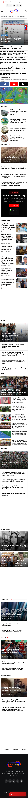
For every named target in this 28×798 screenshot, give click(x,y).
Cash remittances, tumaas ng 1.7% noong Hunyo (18, 129)
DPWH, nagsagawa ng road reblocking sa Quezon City (14, 368)
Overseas (16, 749)
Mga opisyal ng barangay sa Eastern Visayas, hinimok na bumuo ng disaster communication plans (20, 400)
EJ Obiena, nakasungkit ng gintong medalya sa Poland (13, 662)
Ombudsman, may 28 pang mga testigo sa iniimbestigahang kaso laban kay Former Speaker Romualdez (13, 68)
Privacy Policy (20, 771)
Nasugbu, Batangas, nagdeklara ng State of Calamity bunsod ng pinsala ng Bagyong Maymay (13, 473)
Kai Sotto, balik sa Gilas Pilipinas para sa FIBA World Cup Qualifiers (12, 668)
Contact (22, 773)
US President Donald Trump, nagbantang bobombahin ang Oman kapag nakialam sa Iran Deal (13, 176)
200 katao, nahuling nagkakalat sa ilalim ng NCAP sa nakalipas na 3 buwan (13, 346)
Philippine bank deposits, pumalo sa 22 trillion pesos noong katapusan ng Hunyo (18, 112)
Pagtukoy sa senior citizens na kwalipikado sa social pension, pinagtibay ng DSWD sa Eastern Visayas (13, 390)
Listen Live (15, 205)
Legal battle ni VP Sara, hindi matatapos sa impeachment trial (13, 63)
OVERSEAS (11, 16)
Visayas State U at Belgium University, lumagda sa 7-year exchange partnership (19, 433)
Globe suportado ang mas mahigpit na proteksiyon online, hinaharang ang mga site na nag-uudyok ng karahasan (13, 53)
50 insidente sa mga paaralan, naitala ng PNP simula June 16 (13, 73)
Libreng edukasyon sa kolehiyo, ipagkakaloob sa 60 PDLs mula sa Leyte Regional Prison (19, 425)
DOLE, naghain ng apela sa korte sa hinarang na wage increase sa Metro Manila (13, 361)
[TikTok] (23, 84)
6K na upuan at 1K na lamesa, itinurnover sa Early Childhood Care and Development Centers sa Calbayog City (19, 417)
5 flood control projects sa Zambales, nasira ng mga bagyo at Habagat (13, 480)
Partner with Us (8, 773)
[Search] (26, 11)
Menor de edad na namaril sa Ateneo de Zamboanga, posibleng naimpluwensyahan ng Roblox (7, 238)
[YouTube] (14, 84)
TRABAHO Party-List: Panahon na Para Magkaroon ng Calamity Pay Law (12, 47)
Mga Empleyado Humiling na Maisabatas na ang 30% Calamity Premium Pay (12, 39)
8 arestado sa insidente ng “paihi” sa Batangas (13, 494)
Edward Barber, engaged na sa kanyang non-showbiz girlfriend (20, 561)
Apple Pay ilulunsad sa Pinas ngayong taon (11, 624)
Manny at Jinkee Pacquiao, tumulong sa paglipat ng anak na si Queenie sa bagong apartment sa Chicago (6, 558)
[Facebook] (4, 84)
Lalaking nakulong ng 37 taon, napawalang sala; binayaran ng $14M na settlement (14, 701)
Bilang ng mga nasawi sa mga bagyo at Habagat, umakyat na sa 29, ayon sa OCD (13, 58)
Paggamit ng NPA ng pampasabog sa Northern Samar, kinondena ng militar (19, 409)
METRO (17, 16)
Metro (24, 749)
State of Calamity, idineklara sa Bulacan (12, 463)
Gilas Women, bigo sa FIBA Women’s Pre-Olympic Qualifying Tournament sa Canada (10, 652)
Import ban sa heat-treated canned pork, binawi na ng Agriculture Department (18, 138)
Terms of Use (9, 771)
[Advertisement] (14, 305)
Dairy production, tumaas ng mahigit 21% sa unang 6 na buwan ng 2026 (18, 121)
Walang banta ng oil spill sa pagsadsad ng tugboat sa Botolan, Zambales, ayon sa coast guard (13, 487)
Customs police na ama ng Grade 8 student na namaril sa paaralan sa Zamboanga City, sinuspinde (7, 283)
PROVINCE (23, 16)
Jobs (16, 773)
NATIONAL (4, 16)
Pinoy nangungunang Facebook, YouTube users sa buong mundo (12, 631)
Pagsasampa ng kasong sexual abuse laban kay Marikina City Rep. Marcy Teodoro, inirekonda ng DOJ (13, 354)
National (6, 749)
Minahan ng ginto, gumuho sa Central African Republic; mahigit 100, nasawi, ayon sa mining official (13, 157)
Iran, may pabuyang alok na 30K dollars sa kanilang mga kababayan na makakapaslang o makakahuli (14, 183)
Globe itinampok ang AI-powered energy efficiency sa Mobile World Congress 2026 (11, 614)
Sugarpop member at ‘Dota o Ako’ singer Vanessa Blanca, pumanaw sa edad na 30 (13, 546)
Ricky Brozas (6, 44)
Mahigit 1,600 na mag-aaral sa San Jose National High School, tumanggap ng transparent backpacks (19, 442)
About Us (14, 775)
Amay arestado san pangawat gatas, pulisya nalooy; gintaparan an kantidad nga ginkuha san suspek (14, 709)
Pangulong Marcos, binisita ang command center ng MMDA (7, 248)
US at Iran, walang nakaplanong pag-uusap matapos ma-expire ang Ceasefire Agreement (13, 168)
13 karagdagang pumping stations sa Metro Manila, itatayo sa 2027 (10, 335)
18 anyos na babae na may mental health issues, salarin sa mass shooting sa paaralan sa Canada (12, 690)
